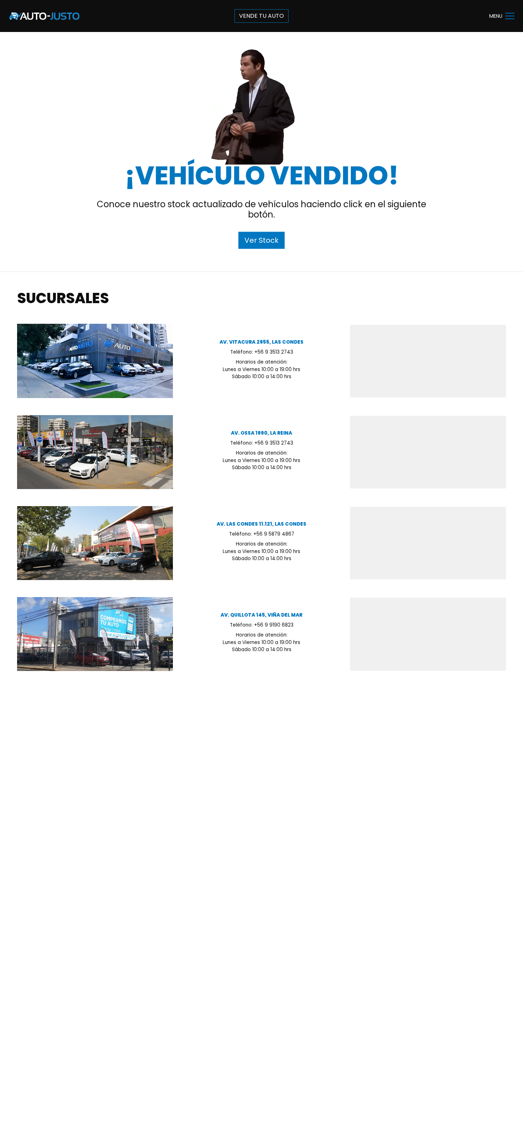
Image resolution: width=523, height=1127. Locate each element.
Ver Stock (261, 240)
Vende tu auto (261, 16)
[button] (509, 16)
